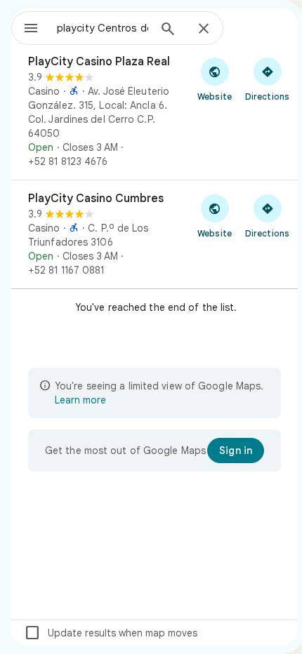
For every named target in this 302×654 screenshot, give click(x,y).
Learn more (80, 400)
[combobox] (102, 28)
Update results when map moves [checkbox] (110, 633)
